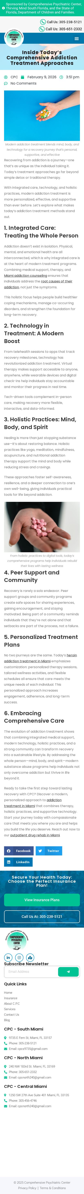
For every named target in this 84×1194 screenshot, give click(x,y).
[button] (76, 38)
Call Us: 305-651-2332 (64, 29)
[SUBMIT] (68, 972)
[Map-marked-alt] (30, 957)
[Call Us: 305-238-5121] (43, 22)
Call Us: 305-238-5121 (64, 22)
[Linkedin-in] (8, 957)
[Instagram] (19, 957)
